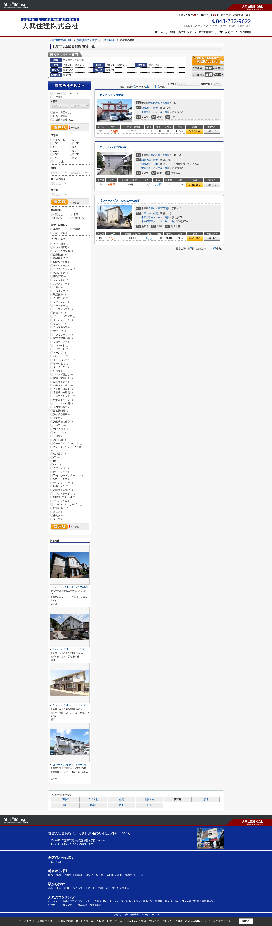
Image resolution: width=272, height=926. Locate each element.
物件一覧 (148, 901)
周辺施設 (82, 904)
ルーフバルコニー (64, 360)
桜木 (121, 805)
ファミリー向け (63, 334)
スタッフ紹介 (67, 904)
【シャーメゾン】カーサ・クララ (68, 649)
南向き (58, 515)
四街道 (115, 888)
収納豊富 (59, 453)
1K (74, 139)
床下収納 (59, 439)
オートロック (61, 471)
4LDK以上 (58, 161)
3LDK (76, 154)
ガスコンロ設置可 (64, 316)
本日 (75, 214)
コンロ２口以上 (63, 389)
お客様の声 (96, 904)
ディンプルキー (63, 482)
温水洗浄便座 (61, 414)
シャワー (59, 425)
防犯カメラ (60, 486)
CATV (57, 464)
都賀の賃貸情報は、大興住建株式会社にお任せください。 (91, 833)
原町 (205, 799)
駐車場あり (60, 508)
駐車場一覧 (161, 901)
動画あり (78, 229)
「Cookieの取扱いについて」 (198, 921)
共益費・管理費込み (63, 119)
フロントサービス (64, 493)
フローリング (61, 341)
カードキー (60, 305)
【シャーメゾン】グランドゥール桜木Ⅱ (71, 764)
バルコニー (60, 356)
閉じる (246, 921)
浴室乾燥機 (60, 410)
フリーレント (61, 302)
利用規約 (101, 901)
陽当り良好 (60, 258)
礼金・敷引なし (61, 116)
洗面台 (58, 418)
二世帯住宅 (60, 298)
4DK (75, 158)
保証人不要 (60, 272)
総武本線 (146, 108)
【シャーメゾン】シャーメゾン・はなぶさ (72, 705)
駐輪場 (58, 370)
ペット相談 (60, 243)
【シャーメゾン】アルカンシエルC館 (70, 587)
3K (74, 150)
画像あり (58, 229)
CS (56, 457)
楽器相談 (59, 254)
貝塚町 (65, 799)
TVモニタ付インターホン (68, 475)
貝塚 (149, 805)
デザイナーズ (61, 265)
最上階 (58, 511)
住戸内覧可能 (61, 500)
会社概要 (63, 901)
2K (54, 147)
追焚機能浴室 (61, 407)
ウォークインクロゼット (67, 443)
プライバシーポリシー (82, 901)
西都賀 (165, 102)
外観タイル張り (63, 385)
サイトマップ (116, 901)
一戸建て (58, 97)
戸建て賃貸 (193, 901)
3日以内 (57, 218)
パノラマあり (60, 232)
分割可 (58, 287)
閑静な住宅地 (61, 261)
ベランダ (59, 352)
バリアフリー (61, 283)
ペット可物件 (177, 901)
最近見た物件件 (188, 14)
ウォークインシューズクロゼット (69, 449)
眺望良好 (59, 294)
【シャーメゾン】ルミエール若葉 (119, 200)
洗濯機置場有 (61, 381)
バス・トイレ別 (63, 403)
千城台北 (93, 799)
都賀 (155, 108)
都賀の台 (149, 799)
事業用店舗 (208, 901)
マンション (72, 93)
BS (56, 460)
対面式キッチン (63, 400)
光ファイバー (61, 468)
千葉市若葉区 (155, 102)
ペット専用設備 (63, 251)
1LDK (76, 143)
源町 (65, 805)
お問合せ (53, 904)
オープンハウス (63, 309)
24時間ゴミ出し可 (64, 497)
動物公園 (103, 888)
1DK (55, 143)
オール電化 (60, 363)
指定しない (59, 214)
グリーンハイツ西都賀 (112, 147)
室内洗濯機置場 (63, 338)
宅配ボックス (61, 479)
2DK (75, 147)
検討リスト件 (209, 14)
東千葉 (125, 888)
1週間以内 (78, 218)
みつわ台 (169, 221)
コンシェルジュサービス (67, 504)
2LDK (56, 150)
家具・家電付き (63, 378)
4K (54, 158)
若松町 (93, 805)
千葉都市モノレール (151, 111)
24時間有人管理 (63, 490)
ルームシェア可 (63, 319)
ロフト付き (60, 345)
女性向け (59, 330)
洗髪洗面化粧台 (63, 421)
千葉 (155, 163)
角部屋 (58, 519)
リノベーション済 (64, 269)
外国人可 (59, 312)
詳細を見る (194, 131)
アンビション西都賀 (111, 95)
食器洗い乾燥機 (63, 392)
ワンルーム (59, 139)
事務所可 (59, 276)
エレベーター (61, 367)
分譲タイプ (60, 291)
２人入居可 (60, 280)
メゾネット (60, 349)
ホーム (51, 901)
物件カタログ (133, 901)
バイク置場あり (63, 374)
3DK (55, 154)
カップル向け (61, 327)
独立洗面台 (60, 428)
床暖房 (58, 436)
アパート (58, 93)
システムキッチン (64, 396)
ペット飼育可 (61, 247)
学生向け (59, 323)
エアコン (59, 432)
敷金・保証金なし (62, 112)
